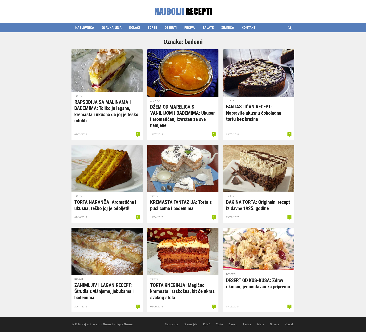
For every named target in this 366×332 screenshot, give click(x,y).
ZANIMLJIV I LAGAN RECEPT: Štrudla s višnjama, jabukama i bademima (104, 291)
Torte (152, 28)
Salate (208, 28)
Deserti (171, 28)
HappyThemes (125, 324)
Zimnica (227, 28)
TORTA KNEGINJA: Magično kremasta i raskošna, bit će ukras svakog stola (182, 291)
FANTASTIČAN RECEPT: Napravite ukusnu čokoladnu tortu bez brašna (253, 113)
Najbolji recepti (90, 324)
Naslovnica (84, 28)
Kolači (134, 28)
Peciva (189, 28)
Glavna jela (112, 28)
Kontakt (248, 28)
